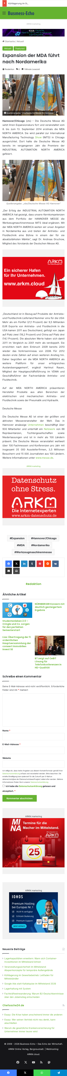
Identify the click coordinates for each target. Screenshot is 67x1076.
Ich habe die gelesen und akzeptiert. (28, 788)
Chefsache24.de (13, 1005)
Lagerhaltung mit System (17, 988)
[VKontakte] (55, 564)
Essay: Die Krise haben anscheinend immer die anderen (33, 1014)
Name (6, 730)
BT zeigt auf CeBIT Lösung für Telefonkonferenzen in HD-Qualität (48, 663)
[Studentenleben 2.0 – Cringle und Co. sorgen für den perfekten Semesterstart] (17, 610)
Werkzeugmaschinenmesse (34, 552)
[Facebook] (8, 564)
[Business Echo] (21, 13)
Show (38, 137)
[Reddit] (47, 564)
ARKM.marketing (33, 24)
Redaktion (9, 69)
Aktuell (20, 41)
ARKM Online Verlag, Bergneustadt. (26, 1049)
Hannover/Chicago (45, 538)
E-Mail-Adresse (11, 744)
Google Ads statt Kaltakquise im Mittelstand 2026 (30, 983)
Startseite (9, 41)
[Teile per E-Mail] (8, 571)
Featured (20, 48)
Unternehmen (36, 424)
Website (6, 758)
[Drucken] (16, 571)
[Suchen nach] (63, 14)
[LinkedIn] (24, 564)
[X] (16, 564)
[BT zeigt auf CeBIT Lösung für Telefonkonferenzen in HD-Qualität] (50, 645)
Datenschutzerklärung (11, 774)
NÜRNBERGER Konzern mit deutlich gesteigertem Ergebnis (50, 607)
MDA (22, 545)
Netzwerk (49, 429)
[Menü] (4, 14)
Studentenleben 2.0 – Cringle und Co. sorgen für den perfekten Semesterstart (16, 625)
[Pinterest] (40, 564)
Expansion (18, 538)
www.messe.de (44, 457)
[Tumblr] (32, 564)
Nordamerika (41, 545)
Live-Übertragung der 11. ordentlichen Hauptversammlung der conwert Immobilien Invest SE (16, 643)
